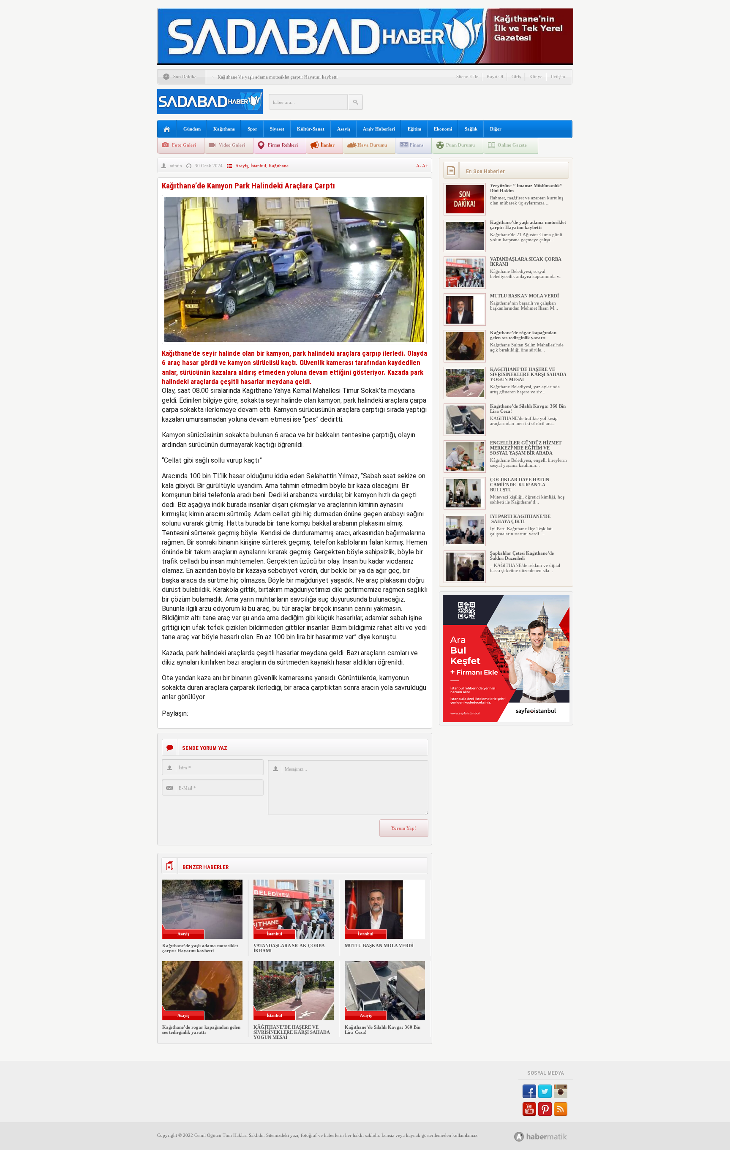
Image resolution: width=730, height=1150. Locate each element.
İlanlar (328, 144)
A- (419, 165)
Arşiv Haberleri (379, 128)
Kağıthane (224, 128)
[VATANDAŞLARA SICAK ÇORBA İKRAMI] (465, 285)
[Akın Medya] (519, 1137)
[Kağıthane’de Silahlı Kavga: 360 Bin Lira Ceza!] (465, 432)
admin (176, 165)
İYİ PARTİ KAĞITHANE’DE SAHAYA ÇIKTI (520, 519)
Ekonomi (443, 128)
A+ (425, 165)
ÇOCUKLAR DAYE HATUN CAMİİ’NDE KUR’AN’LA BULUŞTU (519, 484)
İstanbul (258, 165)
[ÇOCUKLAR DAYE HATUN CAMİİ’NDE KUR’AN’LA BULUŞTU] (465, 506)
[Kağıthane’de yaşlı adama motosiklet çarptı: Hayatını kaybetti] (465, 248)
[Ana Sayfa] (167, 129)
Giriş (516, 76)
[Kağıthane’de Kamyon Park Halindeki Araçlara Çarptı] (294, 346)
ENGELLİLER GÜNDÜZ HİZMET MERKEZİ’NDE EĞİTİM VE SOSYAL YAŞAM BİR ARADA (525, 447)
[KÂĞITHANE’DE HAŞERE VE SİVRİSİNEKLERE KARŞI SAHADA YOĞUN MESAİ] (465, 395)
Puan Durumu (460, 144)
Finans (416, 144)
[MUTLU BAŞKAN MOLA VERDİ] (465, 322)
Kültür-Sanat (310, 128)
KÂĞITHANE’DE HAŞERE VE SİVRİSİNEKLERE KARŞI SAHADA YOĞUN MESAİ (291, 1032)
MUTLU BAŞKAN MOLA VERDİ (379, 945)
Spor (252, 128)
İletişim (558, 76)
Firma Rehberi (283, 144)
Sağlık (471, 128)
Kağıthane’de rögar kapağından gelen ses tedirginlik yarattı (201, 1030)
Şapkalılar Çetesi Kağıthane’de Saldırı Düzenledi (522, 555)
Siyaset (277, 128)
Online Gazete (512, 144)
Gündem (192, 128)
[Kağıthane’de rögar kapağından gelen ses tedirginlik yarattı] (465, 359)
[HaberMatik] (549, 1136)
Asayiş (343, 128)
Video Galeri (232, 144)
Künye (535, 76)
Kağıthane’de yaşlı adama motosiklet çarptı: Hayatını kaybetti (278, 76)
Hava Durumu (372, 144)
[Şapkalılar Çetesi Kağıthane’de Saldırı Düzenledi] (465, 579)
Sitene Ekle (467, 76)
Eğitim (414, 128)
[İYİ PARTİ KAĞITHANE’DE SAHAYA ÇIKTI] (465, 542)
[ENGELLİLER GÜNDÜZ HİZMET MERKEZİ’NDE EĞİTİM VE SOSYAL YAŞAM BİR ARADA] (465, 469)
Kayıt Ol (495, 76)
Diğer (495, 128)
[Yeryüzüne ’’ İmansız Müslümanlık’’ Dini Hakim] (465, 212)
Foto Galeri (184, 144)
